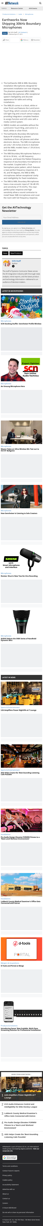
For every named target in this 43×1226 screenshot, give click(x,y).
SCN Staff (14, 32)
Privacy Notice (29, 230)
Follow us (25, 40)
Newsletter (37, 40)
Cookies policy (7, 1180)
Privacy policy (7, 1175)
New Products (16, 253)
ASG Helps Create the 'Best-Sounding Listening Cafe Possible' (21, 1135)
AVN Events (33, 8)
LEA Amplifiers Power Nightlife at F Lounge (20, 1096)
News (5, 33)
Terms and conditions (10, 1166)
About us (6, 1194)
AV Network (23, 32)
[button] (2, 3)
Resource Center (17, 8)
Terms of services (27, 228)
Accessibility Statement (11, 1185)
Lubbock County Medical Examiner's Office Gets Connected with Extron (20, 1114)
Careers (5, 1203)
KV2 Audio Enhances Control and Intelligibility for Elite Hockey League (20, 1105)
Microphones (29, 14)
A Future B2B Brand (9, 1208)
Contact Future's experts (11, 1171)
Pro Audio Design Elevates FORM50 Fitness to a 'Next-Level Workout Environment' (20, 1125)
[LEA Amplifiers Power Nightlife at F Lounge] (21, 1089)
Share (7, 40)
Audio (20, 14)
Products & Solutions (9, 14)
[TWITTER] (14, 266)
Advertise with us (9, 1189)
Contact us (6, 1198)
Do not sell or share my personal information (18, 1212)
